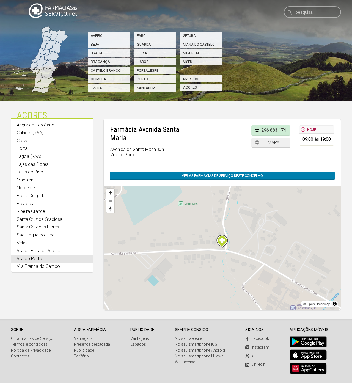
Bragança (100, 62)
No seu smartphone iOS (196, 344)
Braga (97, 53)
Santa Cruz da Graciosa (39, 219)
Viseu (187, 62)
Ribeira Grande (31, 211)
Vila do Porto (29, 258)
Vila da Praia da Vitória (38, 250)
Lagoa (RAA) (29, 156)
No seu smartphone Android (200, 350)
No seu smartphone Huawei (199, 356)
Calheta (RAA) (30, 132)
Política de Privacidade (31, 350)
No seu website (188, 338)
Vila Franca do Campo (38, 266)
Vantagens (83, 338)
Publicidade (84, 350)
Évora (96, 88)
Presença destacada (92, 344)
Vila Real (191, 53)
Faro (141, 36)
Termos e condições (29, 344)
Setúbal (190, 36)
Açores (190, 87)
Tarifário (81, 356)
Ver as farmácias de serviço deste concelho (222, 175)
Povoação (27, 203)
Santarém (146, 88)
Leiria (142, 53)
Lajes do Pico (30, 172)
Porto (142, 79)
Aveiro (97, 36)
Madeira (190, 79)
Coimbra (98, 79)
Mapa (273, 142)
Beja (95, 44)
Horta (22, 148)
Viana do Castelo (199, 44)
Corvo (23, 140)
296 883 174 (274, 130)
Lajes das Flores (32, 164)
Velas (22, 243)
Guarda (144, 44)
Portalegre (147, 70)
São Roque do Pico (36, 235)
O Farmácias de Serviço (32, 338)
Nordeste (26, 187)
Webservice (185, 362)
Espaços (138, 344)
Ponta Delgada (31, 195)
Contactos (20, 356)
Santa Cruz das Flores (38, 227)
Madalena (26, 180)
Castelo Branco (105, 70)
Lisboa (143, 62)
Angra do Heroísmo (35, 125)
